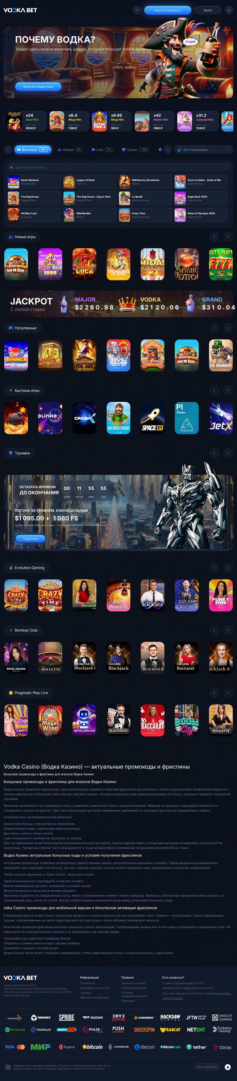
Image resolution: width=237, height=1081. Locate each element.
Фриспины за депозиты (94, 997)
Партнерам (128, 1000)
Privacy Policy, (222, 993)
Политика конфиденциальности (134, 994)
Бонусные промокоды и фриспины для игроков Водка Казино (49, 774)
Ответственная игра (133, 987)
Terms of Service (172, 998)
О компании (87, 983)
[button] (8, 149)
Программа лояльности (95, 987)
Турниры (85, 992)
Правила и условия (133, 983)
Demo (16, 283)
